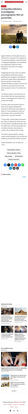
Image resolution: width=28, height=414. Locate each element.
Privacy (12, 407)
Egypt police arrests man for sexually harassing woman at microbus (14, 369)
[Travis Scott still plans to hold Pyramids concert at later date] (7, 329)
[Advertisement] (14, 240)
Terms (16, 407)
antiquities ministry (14, 150)
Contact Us (15, 404)
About (5, 404)
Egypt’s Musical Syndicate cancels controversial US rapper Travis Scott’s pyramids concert (20, 337)
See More (14, 391)
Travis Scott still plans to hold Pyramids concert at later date (7, 335)
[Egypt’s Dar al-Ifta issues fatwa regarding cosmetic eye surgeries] (5, 384)
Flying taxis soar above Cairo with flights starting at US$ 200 (18, 377)
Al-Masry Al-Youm (7, 21)
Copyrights (22, 404)
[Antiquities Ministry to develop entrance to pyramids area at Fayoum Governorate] (21, 311)
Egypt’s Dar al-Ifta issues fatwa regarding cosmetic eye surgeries (17, 384)
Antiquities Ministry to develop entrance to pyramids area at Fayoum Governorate (21, 318)
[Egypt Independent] (14, 2)
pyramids (9, 156)
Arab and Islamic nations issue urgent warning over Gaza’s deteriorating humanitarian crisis (6, 318)
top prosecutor (14, 159)
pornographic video (14, 153)
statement (19, 156)
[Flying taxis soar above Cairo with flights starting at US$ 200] (5, 377)
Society (4, 6)
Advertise (9, 404)
